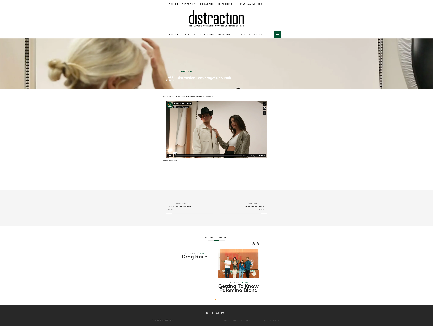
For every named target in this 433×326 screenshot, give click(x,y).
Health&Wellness (250, 4)
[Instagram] (207, 313)
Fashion (172, 4)
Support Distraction (270, 320)
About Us (237, 320)
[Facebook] (212, 313)
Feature (187, 4)
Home (226, 320)
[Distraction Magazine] (216, 18)
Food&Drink (206, 4)
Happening (225, 4)
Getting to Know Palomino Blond (238, 288)
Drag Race (194, 256)
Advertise (251, 320)
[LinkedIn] (222, 313)
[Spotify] (217, 313)
